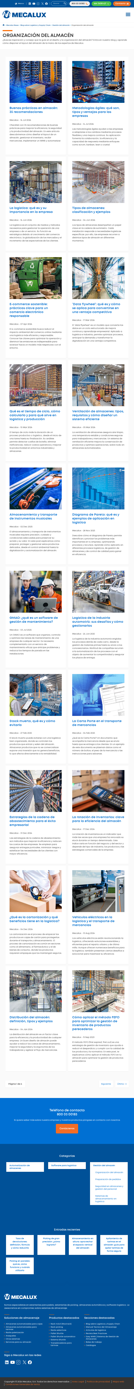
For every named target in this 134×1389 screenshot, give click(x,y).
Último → (122, 1084)
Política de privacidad (98, 1382)
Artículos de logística (96, 1330)
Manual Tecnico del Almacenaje (101, 1327)
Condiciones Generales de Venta (22, 1384)
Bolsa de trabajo (94, 1342)
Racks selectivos (58, 1330)
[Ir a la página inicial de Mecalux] (4, 25)
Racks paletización (15, 1333)
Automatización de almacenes (19, 1167)
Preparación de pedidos (108, 1179)
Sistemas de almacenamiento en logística (105, 1199)
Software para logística (63, 1166)
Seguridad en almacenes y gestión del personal (109, 1187)
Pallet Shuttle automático (63, 1337)
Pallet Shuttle (57, 1333)
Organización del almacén (109, 1172)
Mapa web (118, 1382)
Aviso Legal (78, 1382)
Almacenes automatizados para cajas (24, 1324)
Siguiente (106, 1084)
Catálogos (91, 1345)
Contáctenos (67, 1129)
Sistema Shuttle (58, 1340)
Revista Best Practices (96, 1333)
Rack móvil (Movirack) (61, 1324)
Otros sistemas (13, 1339)
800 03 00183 (67, 1114)
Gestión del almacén (104, 1166)
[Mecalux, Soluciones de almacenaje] (24, 19)
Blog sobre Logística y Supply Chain (103, 1324)
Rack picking (57, 1327)
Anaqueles (11, 1336)
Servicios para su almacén (18, 1342)
